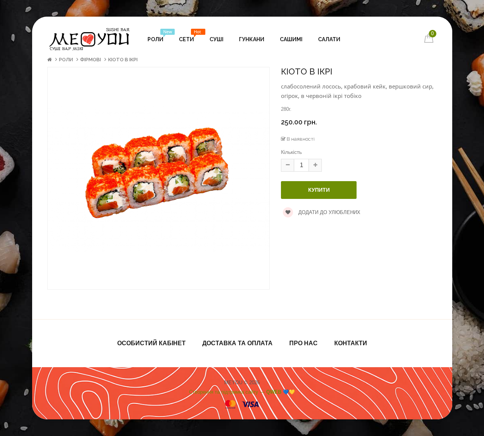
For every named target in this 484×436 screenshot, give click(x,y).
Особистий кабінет (151, 343)
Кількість (291, 152)
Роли (66, 59)
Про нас (303, 343)
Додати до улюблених (328, 212)
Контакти (350, 343)
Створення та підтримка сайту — (242, 392)
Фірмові (90, 59)
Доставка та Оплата (237, 343)
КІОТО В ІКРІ (123, 59)
